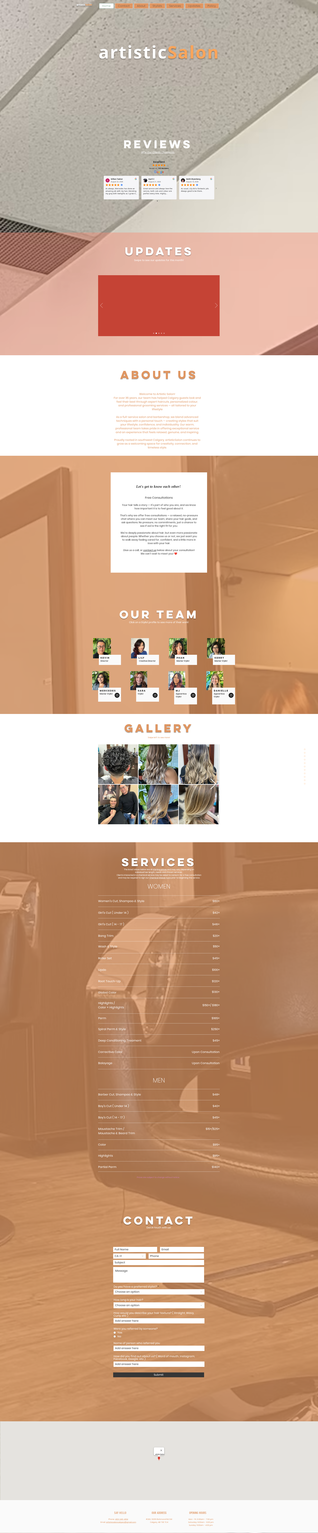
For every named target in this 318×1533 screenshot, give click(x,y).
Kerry (219, 657)
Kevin (105, 657)
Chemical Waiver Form (160, 877)
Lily (142, 657)
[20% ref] (164, 333)
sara (142, 690)
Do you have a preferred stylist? (135, 1286)
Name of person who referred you (137, 1343)
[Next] (216, 305)
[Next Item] (213, 784)
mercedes (108, 690)
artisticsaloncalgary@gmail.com (121, 1522)
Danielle (221, 690)
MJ (178, 690)
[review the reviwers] (136, 179)
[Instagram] (117, 695)
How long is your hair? (128, 1299)
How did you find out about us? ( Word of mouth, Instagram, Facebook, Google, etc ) (154, 1357)
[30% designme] (161, 333)
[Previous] (101, 305)
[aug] (153, 333)
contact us (149, 550)
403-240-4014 (121, 1519)
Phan (181, 657)
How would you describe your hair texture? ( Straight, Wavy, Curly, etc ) (154, 1314)
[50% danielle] (158, 333)
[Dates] (156, 333)
